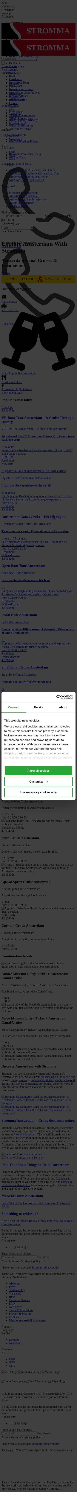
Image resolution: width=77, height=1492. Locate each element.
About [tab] (63, 707)
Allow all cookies (38, 770)
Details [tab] (38, 707)
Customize (36, 781)
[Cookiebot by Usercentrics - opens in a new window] (56, 697)
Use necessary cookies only (38, 792)
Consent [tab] (13, 707)
